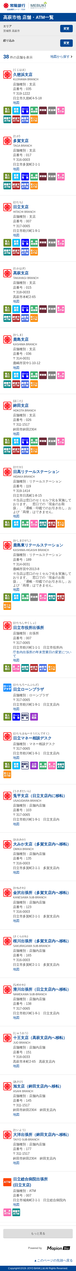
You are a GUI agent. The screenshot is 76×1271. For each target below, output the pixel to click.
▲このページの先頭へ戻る (53, 1260)
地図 (16, 102)
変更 (66, 28)
